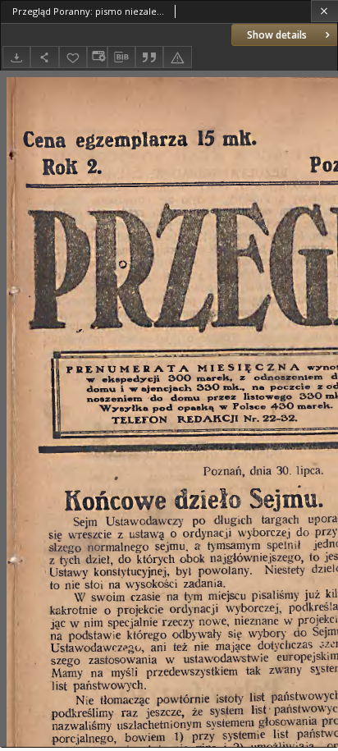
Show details (277, 35)
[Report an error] (177, 57)
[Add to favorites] (73, 57)
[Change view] (97, 57)
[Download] (16, 57)
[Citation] (149, 57)
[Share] (44, 57)
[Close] (324, 11)
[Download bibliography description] (121, 57)
